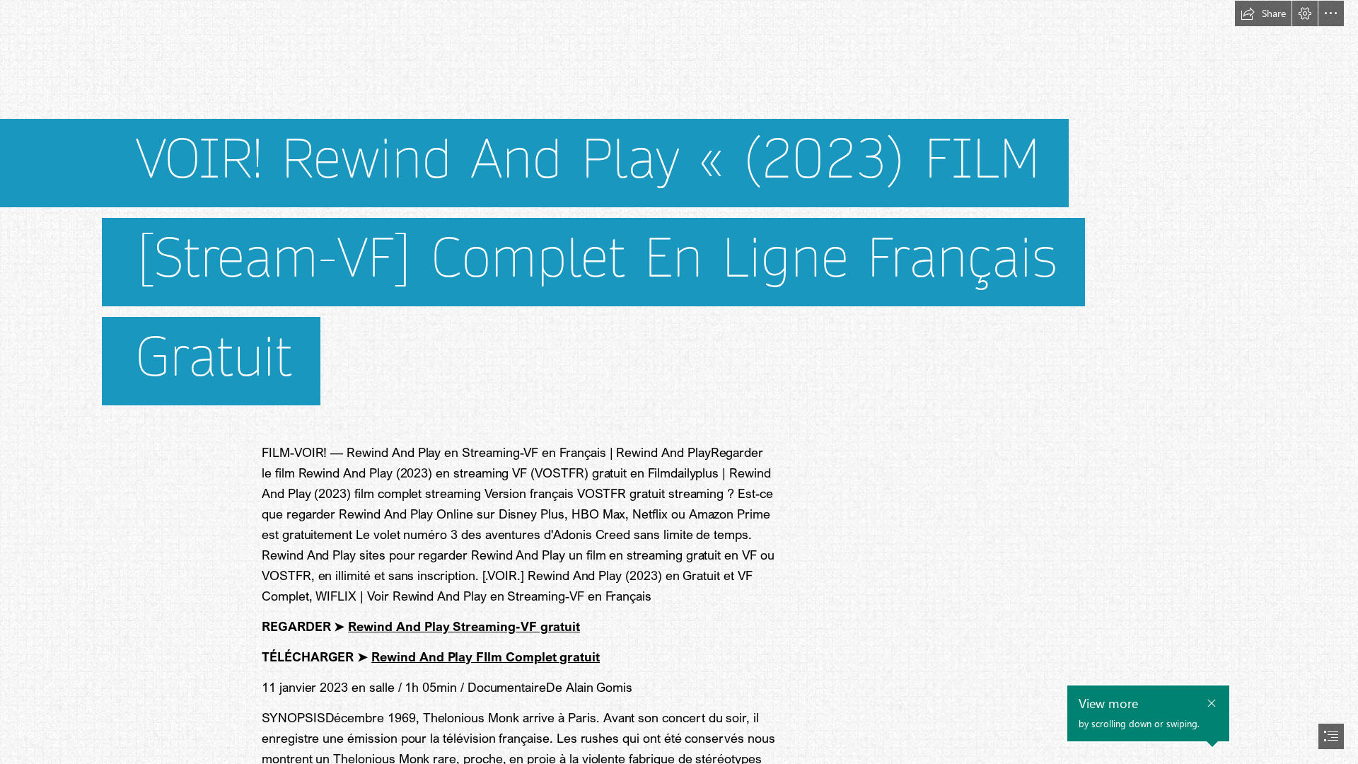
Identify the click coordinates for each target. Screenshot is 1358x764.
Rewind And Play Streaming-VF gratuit (464, 626)
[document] (679, 382)
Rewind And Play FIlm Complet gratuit (485, 656)
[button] (1263, 13)
